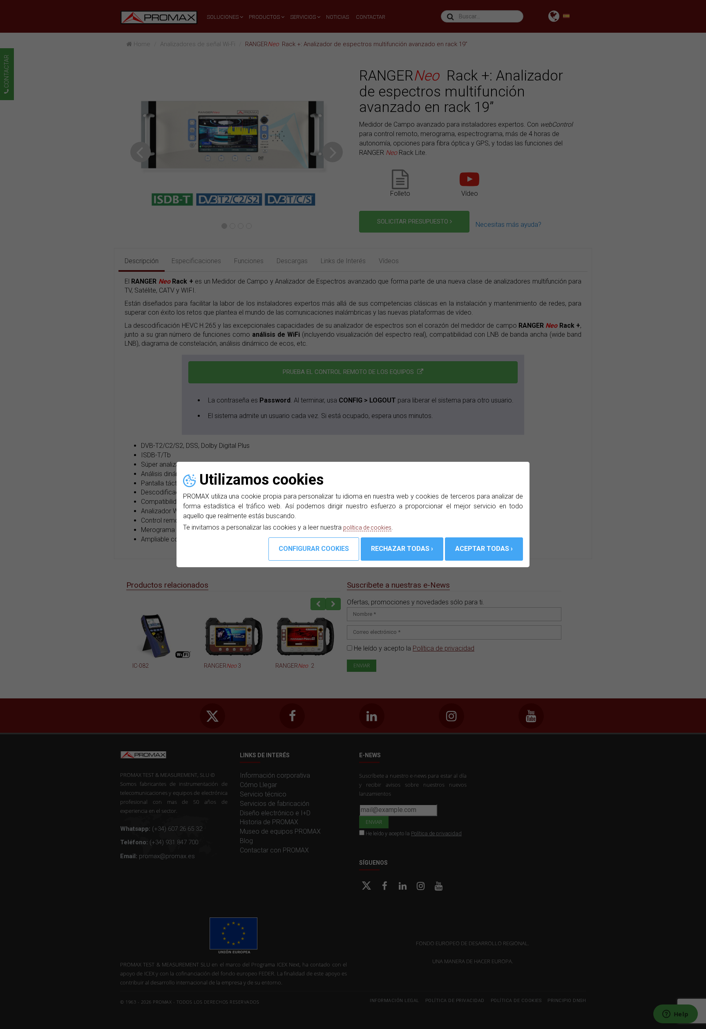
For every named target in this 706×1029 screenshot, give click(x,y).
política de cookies (370, 527)
